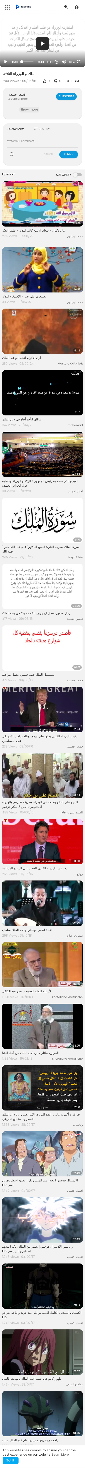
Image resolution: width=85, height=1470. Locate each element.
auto (70, 51)
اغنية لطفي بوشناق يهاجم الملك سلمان (27, 930)
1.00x (50, 62)
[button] (76, 7)
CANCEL (48, 154)
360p (72, 62)
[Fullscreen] (79, 62)
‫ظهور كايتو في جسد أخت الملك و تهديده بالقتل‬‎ (31, 1378)
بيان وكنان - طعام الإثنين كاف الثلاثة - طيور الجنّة (33, 230)
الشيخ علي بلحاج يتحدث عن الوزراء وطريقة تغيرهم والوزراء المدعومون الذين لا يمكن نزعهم (40, 804)
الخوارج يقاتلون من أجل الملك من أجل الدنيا (30, 1053)
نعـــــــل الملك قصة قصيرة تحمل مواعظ (28, 674)
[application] (42, 43)
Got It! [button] (10, 1460)
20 (57, 62)
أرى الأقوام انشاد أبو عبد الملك (21, 358)
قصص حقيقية (17, 94)
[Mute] (64, 62)
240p (70, 45)
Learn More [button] (60, 1454)
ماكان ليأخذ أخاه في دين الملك (21, 419)
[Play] (5, 62)
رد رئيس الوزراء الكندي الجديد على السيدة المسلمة (34, 868)
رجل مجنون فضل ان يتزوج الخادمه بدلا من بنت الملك (36, 613)
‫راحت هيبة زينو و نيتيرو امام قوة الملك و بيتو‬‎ (30, 1440)
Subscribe (66, 96)
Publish (68, 154)
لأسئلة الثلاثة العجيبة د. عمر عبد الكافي (26, 991)
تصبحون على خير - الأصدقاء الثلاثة (24, 296)
